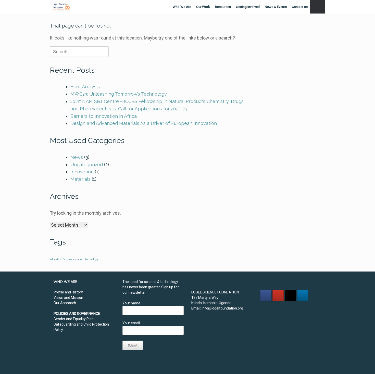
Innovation (82, 171)
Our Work (203, 7)
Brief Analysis (85, 86)
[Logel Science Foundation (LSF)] (61, 7)
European (68, 259)
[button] (317, 7)
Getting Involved (248, 7)
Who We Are (182, 7)
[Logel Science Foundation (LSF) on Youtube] (278, 295)
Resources (223, 7)
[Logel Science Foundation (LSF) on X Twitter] (290, 295)
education (55, 259)
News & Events (276, 7)
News (76, 157)
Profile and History (68, 292)
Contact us (300, 7)
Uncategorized (86, 164)
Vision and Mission (68, 297)
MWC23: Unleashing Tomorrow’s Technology (118, 94)
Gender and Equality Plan (74, 319)
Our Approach (65, 303)
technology (91, 259)
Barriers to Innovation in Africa (103, 116)
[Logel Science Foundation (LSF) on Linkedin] (302, 295)
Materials (80, 179)
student (79, 259)
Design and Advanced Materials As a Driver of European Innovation (143, 123)
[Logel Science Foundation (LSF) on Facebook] (265, 295)
